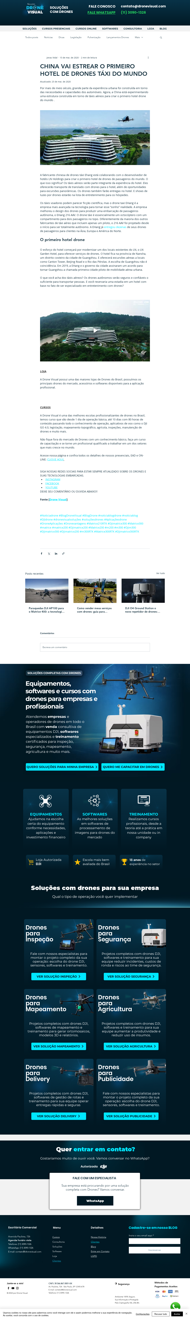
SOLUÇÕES (59, 7)
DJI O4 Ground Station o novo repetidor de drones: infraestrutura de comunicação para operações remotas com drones (141, 609)
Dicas (61, 37)
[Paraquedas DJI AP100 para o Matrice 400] (46, 591)
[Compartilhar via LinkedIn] (56, 553)
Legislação (76, 37)
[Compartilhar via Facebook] (41, 553)
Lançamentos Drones (118, 37)
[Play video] (95, 330)
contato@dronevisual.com (28, 1251)
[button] (101, 12)
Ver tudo (160, 573)
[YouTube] (13, 1288)
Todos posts (31, 37)
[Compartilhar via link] (63, 553)
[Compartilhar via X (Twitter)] (48, 553)
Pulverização (94, 37)
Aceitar (177, 1313)
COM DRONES (61, 11)
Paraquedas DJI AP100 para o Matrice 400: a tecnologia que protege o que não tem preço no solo (46, 609)
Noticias (48, 37)
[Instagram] (17, 1288)
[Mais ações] (148, 57)
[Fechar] (186, 1314)
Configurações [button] (142, 1313)
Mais (137, 37)
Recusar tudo (160, 1313)
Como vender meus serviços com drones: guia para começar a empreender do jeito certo (94, 609)
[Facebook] (8, 1288)
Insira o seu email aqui (140, 1235)
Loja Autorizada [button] (48, 860)
